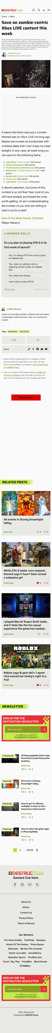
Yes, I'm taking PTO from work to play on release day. (27, 256)
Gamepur (41, 940)
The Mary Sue (35, 957)
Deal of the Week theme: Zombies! (22, 218)
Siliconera (13, 948)
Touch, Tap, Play (11, 961)
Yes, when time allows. (20, 275)
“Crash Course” (18, 162)
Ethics (26, 907)
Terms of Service (19, 737)
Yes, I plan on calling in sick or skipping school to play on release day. (25, 267)
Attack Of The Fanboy (17, 944)
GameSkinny (34, 953)
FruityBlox (27, 961)
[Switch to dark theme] (44, 10)
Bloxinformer (40, 961)
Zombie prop (11, 179)
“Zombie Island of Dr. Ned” (23, 170)
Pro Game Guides (13, 940)
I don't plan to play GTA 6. (21, 281)
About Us (26, 902)
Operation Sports (17, 957)
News (12, 16)
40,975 (30, 850)
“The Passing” (17, 182)
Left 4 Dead (24, 332)
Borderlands (12, 332)
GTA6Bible (25, 965)
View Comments (26, 397)
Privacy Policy (32, 737)
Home (4, 16)
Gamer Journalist (17, 953)
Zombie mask (17, 176)
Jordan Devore (13, 53)
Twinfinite (29, 940)
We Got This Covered (31, 948)
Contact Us (26, 912)
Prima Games (37, 944)
